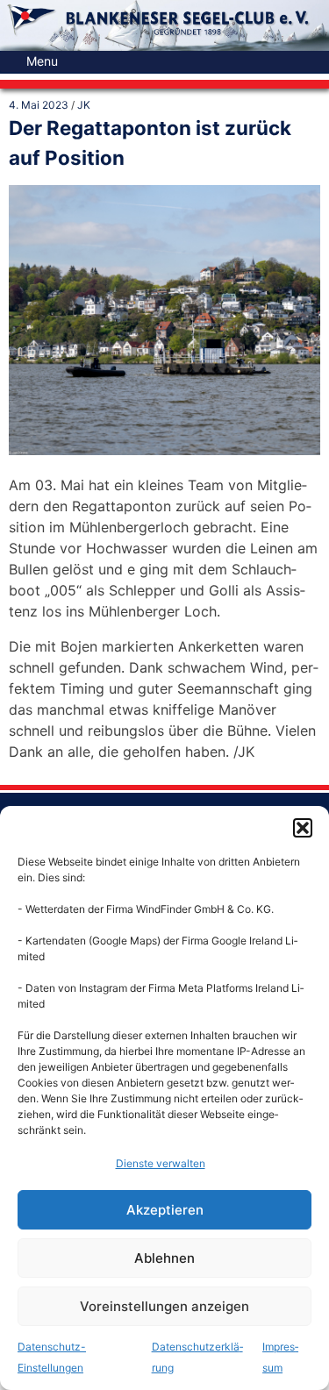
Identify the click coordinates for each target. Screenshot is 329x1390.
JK (83, 104)
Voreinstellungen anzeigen (164, 1306)
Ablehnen (164, 1258)
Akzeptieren (165, 1209)
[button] (302, 828)
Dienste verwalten (160, 1163)
